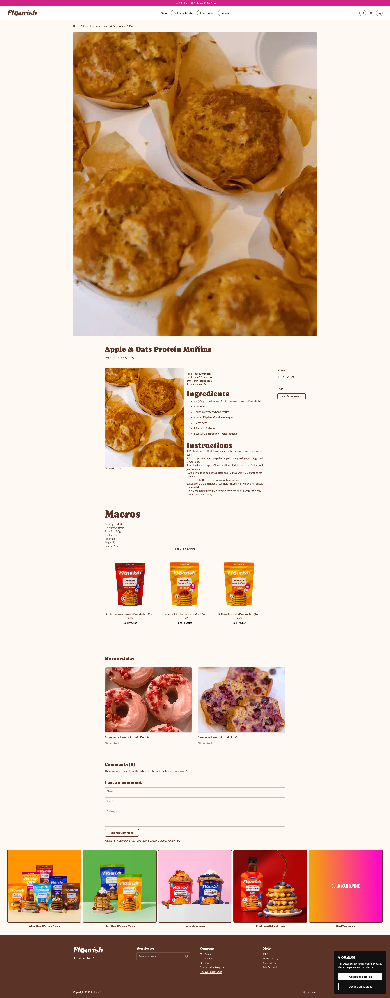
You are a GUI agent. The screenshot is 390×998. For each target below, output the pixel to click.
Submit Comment (122, 832)
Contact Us (269, 963)
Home (76, 26)
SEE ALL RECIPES (185, 549)
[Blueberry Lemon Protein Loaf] (241, 700)
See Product (130, 622)
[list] (195, 888)
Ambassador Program (212, 967)
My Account (270, 967)
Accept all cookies (360, 976)
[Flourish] (22, 13)
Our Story (205, 954)
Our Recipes (207, 958)
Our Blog (205, 963)
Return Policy (270, 958)
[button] (379, 13)
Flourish (98, 992)
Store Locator (207, 13)
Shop (164, 13)
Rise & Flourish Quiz (211, 971)
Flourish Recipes (91, 26)
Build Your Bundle (183, 13)
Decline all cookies (360, 986)
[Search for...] (362, 13)
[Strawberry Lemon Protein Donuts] (148, 700)
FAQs (266, 954)
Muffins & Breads (291, 396)
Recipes (225, 13)
